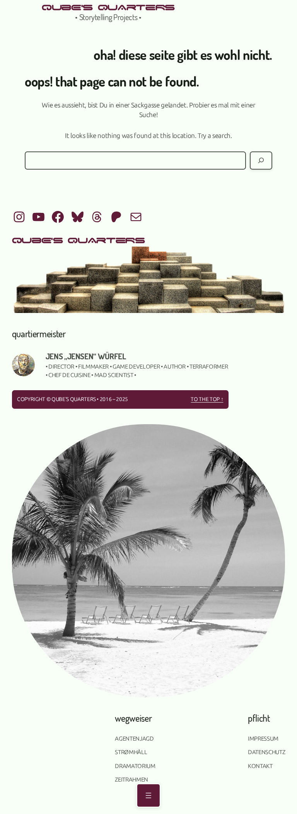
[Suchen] (261, 160)
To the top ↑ (207, 399)
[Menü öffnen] (148, 795)
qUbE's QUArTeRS (108, 7)
